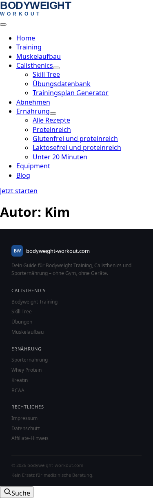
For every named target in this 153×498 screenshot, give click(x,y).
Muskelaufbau (38, 56)
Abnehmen (33, 102)
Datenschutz (25, 428)
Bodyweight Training (34, 302)
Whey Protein (26, 370)
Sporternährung (29, 360)
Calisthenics (34, 65)
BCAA (17, 390)
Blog (23, 175)
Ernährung (33, 111)
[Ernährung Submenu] (53, 113)
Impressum (24, 418)
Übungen (21, 322)
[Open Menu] (3, 24)
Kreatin (19, 380)
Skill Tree (21, 311)
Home (25, 37)
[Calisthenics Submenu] (56, 68)
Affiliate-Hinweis (30, 438)
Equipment (33, 165)
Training (29, 46)
